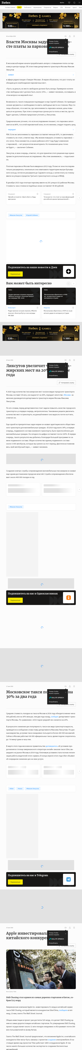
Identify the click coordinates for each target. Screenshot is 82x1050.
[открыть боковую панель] (69, 2)
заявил (11, 74)
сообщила (63, 981)
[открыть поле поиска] (74, 2)
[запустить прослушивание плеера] (65, 36)
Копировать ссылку (67, 54)
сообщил (54, 688)
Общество (47, 308)
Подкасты (47, 7)
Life (61, 7)
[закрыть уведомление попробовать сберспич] (65, 42)
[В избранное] (37, 194)
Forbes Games (13, 7)
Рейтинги (27, 7)
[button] (79, 2)
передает (12, 129)
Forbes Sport (11, 308)
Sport (75, 7)
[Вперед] (79, 198)
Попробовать (53, 52)
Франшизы (37, 7)
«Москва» (67, 383)
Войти (62, 3)
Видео (55, 7)
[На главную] (6, 3)
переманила (59, 1044)
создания (52, 1011)
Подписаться (15, 274)
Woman (67, 7)
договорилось (52, 717)
